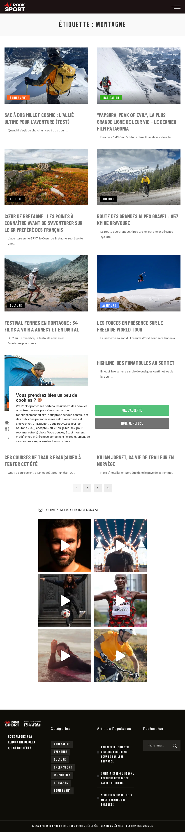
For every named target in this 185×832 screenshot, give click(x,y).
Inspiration (110, 98)
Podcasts (61, 783)
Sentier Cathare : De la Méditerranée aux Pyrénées (117, 800)
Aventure (109, 306)
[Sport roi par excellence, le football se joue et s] (64, 600)
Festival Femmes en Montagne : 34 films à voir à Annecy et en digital (42, 326)
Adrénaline (62, 744)
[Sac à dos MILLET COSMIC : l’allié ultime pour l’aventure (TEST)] (46, 75)
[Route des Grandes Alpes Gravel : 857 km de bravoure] (138, 177)
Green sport (63, 767)
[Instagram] (40, 510)
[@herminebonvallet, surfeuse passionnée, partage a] (64, 655)
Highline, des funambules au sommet (136, 362)
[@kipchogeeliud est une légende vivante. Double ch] (120, 600)
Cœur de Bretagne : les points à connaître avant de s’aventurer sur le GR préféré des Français (43, 223)
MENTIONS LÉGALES (112, 826)
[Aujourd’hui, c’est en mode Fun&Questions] (120, 545)
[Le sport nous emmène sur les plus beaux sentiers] (64, 545)
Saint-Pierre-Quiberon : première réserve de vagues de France (117, 778)
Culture (16, 199)
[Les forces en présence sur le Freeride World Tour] (138, 283)
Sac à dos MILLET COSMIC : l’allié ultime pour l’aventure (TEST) (39, 118)
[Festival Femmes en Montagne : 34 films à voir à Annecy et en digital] (46, 283)
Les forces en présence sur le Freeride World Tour (130, 326)
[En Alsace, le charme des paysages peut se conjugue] (120, 655)
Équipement (18, 98)
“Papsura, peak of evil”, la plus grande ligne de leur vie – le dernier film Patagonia (136, 122)
